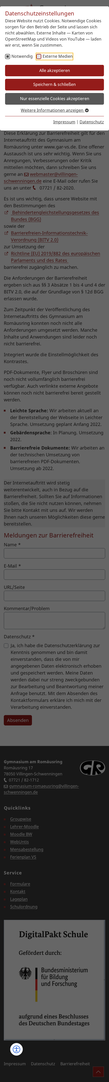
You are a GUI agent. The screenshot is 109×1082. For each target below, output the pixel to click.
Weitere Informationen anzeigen (52, 110)
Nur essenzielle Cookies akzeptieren (54, 98)
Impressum (64, 122)
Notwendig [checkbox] (22, 56)
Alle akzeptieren (54, 70)
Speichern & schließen (54, 84)
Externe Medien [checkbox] (58, 56)
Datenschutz (92, 122)
